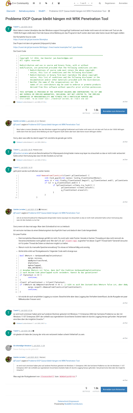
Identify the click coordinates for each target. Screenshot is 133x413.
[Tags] (46, 3)
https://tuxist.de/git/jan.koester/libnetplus (30, 39)
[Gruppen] (59, 3)
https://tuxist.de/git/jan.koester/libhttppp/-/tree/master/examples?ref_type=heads (47, 47)
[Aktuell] (40, 3)
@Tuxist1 (43, 121)
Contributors (77, 404)
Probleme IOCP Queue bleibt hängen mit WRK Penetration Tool (53, 125)
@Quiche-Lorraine (20, 153)
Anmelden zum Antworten (114, 111)
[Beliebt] (52, 3)
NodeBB (68, 404)
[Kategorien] (34, 3)
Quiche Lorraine (19, 121)
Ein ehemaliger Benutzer (22, 346)
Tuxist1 (16, 27)
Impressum (74, 401)
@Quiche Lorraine (38, 149)
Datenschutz (63, 401)
